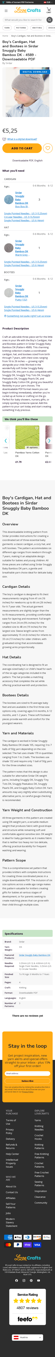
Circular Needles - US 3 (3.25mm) (22, 217)
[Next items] (49, 440)
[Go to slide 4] (34, 121)
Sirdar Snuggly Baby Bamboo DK (34, 955)
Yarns (38, 1120)
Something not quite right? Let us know (29, 316)
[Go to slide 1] (21, 121)
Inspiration (41, 1191)
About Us (11, 1186)
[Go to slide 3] (30, 121)
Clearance (40, 1197)
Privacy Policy (27, 1092)
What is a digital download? (22, 139)
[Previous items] (5, 440)
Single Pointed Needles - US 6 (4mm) (24, 220)
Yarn (7, 28)
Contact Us (12, 1192)
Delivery (10, 1138)
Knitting (37, 28)
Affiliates (10, 1198)
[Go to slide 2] (25, 121)
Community (41, 1202)
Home (5, 35)
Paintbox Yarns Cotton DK (27, 454)
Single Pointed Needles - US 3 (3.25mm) (25, 213)
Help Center (12, 1154)
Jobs (8, 1213)
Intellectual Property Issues (12, 1163)
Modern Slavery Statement (11, 1222)
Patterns (21, 28)
